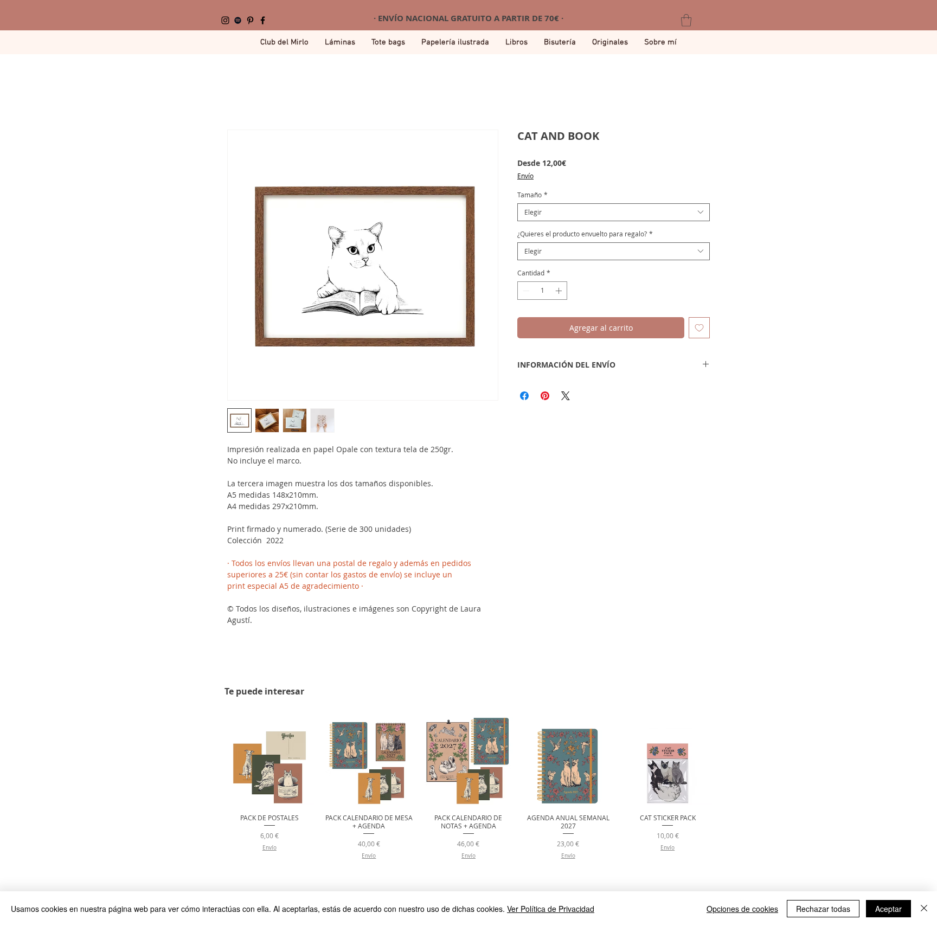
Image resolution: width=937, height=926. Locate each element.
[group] (468, 788)
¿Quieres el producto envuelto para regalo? (585, 234)
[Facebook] (263, 20)
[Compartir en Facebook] (524, 395)
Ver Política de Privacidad (550, 908)
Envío (525, 176)
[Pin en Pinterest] (544, 395)
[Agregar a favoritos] (699, 327)
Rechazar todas (823, 908)
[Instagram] (225, 20)
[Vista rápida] (269, 761)
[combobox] (613, 212)
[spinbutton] (542, 290)
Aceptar (888, 908)
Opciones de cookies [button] (742, 908)
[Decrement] (525, 290)
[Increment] (560, 290)
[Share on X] (565, 395)
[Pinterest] (250, 20)
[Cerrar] (923, 908)
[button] (686, 20)
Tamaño (532, 195)
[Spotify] (238, 20)
